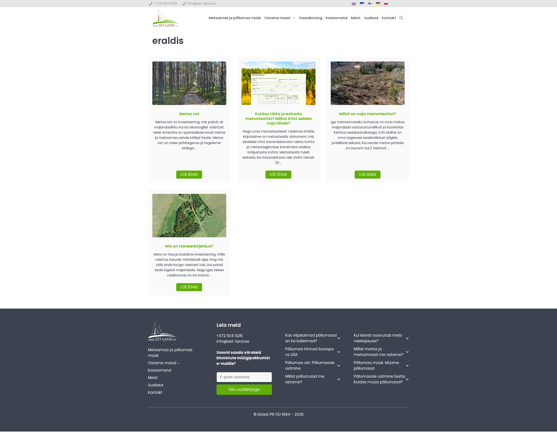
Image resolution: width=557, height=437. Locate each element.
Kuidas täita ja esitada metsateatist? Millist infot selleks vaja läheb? (278, 118)
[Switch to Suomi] (370, 3)
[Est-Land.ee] (166, 18)
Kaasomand (336, 17)
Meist (356, 17)
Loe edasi (189, 174)
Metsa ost (189, 113)
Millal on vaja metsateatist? (367, 113)
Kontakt (389, 17)
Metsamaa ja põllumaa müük (235, 17)
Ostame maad (277, 17)
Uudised (371, 17)
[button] (401, 18)
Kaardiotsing (310, 17)
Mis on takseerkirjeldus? (189, 246)
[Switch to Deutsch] (378, 3)
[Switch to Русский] (386, 3)
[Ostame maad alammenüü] (178, 363)
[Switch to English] (354, 4)
